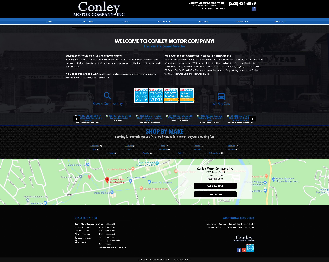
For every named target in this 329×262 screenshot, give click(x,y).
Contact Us (83, 242)
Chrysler (129, 145)
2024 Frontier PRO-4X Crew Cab (240, 122)
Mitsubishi (163, 149)
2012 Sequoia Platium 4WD (210, 122)
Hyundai (231, 145)
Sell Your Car (164, 21)
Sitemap (222, 224)
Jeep (95, 149)
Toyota (146, 153)
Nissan (197, 149)
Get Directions (84, 234)
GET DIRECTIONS (215, 185)
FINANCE (126, 21)
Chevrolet (94, 145)
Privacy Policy (234, 224)
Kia (129, 149)
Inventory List (210, 224)
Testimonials (241, 21)
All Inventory (214, 153)
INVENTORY (88, 21)
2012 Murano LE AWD (179, 120)
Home (49, 21)
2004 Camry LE (118, 120)
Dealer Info (279, 21)
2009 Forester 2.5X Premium (149, 122)
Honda (197, 145)
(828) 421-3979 (242, 3)
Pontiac (231, 149)
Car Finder (203, 21)
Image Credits (248, 224)
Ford (163, 145)
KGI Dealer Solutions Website (151, 259)
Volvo (180, 153)
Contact (220, 9)
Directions (206, 9)
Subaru (112, 153)
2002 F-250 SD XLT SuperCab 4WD (88, 122)
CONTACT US (215, 194)
